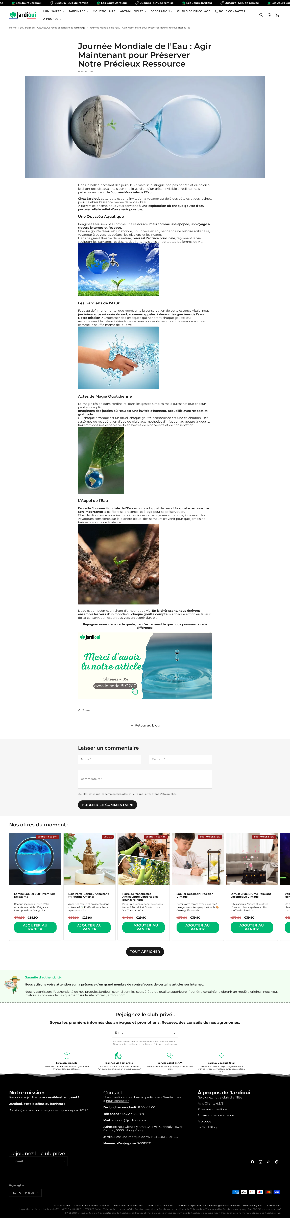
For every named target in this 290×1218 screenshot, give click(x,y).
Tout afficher (145, 952)
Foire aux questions (212, 1109)
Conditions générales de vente (222, 1205)
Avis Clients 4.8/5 (210, 1103)
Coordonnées (273, 1205)
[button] (53, 11)
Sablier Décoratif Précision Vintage (194, 895)
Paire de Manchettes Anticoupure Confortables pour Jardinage (140, 896)
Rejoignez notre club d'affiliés (220, 1097)
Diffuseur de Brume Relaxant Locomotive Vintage (251, 895)
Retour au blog (147, 725)
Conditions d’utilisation (160, 1205)
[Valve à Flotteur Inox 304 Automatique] (145, 699)
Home (12, 27)
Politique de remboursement (92, 1205)
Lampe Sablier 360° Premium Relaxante (34, 895)
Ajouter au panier (35, 927)
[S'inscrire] (174, 1032)
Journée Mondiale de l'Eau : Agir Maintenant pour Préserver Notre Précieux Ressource (140, 27)
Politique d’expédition (189, 1205)
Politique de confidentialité (128, 1205)
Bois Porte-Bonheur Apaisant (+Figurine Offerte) (88, 895)
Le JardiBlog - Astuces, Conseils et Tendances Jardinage (52, 27)
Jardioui (67, 1205)
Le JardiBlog (207, 1127)
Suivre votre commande (216, 1115)
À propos (204, 1121)
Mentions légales (252, 1205)
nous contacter (117, 1101)
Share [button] (86, 710)
